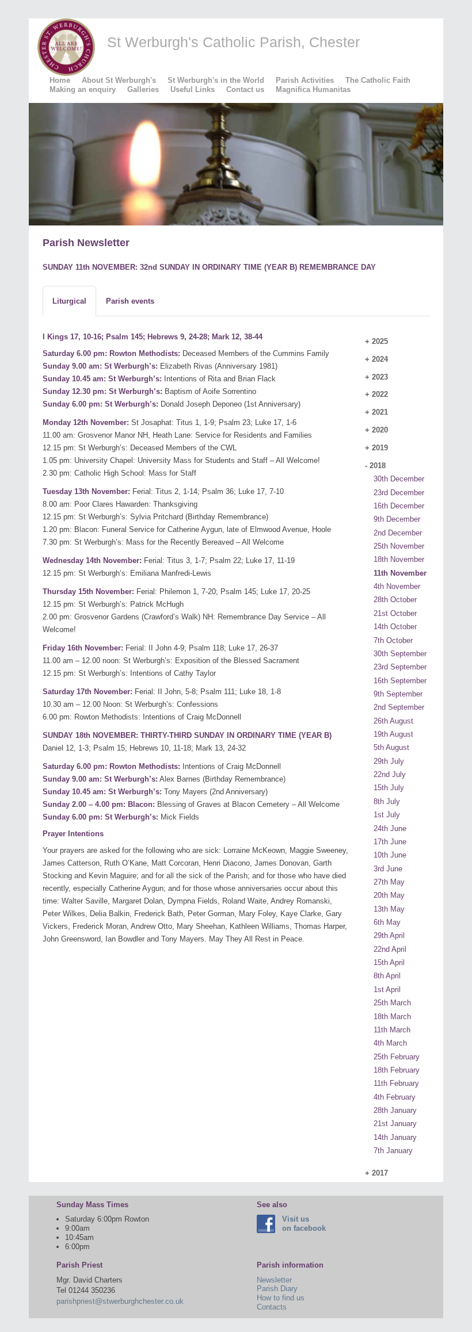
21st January (395, 1123)
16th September (400, 680)
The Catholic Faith (377, 80)
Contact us (245, 89)
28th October (395, 599)
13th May (389, 909)
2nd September (399, 707)
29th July (389, 761)
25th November (399, 546)
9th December (397, 519)
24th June (390, 828)
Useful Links (192, 89)
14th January (395, 1137)
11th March (392, 1029)
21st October (395, 613)
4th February (395, 1097)
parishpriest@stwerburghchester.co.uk (120, 1301)
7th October (393, 640)
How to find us (280, 1297)
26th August (393, 721)
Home (60, 80)
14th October (395, 626)
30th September (400, 653)
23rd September (400, 667)
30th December (399, 478)
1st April (387, 989)
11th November (400, 573)
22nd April (390, 949)
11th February (396, 1083)
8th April (387, 975)
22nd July (390, 774)
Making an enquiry (83, 89)
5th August (391, 747)
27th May (389, 882)
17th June (390, 841)
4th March (390, 1043)
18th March (392, 1016)
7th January (393, 1150)
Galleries (143, 89)
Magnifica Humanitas (313, 89)
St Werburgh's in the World (216, 80)
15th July (389, 787)
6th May (387, 922)
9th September (398, 694)
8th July (387, 801)
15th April (389, 962)
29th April (389, 935)
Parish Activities (305, 80)
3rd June (388, 868)
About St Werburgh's (119, 80)
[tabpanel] (197, 647)
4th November (397, 586)
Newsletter (274, 1280)
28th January (395, 1110)
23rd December (399, 492)
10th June (390, 855)
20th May (389, 895)
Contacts (272, 1307)
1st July (387, 814)
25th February (397, 1056)
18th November (399, 559)
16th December (399, 506)
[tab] (69, 301)
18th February (397, 1070)
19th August (393, 734)
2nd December (398, 533)
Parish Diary (277, 1288)
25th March (392, 1002)
